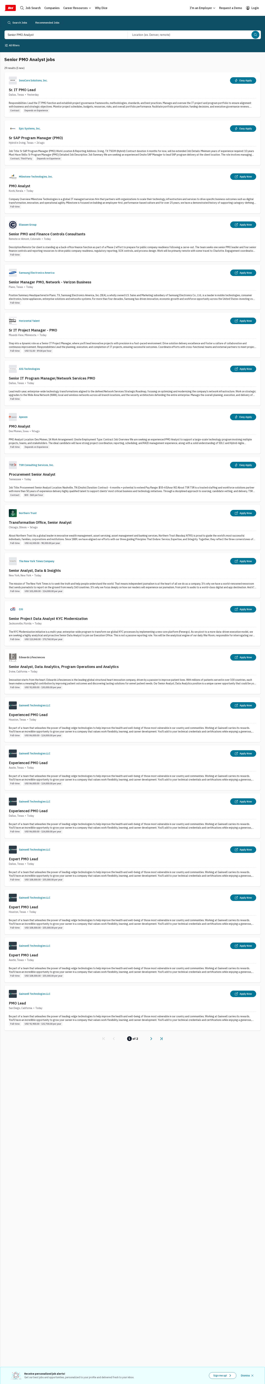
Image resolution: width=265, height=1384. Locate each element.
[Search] (255, 35)
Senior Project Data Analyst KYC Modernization (48, 618)
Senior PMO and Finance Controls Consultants (47, 234)
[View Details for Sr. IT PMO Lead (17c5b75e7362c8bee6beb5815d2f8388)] (132, 94)
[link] (103, 1038)
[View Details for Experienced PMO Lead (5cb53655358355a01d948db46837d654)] (132, 719)
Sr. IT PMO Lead (22, 89)
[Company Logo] (13, 80)
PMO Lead (17, 1003)
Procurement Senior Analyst (32, 474)
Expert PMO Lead (23, 858)
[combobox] (62, 34)
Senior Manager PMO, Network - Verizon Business (50, 282)
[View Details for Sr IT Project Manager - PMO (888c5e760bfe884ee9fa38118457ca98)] (132, 335)
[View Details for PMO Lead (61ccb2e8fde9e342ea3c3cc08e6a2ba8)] (132, 1008)
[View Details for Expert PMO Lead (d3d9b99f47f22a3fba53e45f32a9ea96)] (132, 959)
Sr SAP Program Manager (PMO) (36, 137)
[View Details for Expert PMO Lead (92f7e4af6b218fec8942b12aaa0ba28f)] (132, 911)
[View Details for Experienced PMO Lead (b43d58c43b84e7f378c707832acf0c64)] (132, 815)
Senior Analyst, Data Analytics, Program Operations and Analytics (64, 666)
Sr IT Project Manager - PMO (33, 330)
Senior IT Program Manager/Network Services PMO (52, 378)
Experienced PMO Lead (28, 714)
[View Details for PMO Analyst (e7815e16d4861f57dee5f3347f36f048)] (132, 431)
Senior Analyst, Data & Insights (35, 570)
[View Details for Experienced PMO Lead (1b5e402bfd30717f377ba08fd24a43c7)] (132, 767)
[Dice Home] (10, 8)
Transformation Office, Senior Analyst (40, 522)
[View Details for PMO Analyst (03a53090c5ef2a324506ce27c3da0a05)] (132, 190)
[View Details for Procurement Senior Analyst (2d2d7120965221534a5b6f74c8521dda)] (132, 479)
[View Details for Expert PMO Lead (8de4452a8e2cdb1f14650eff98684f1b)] (132, 863)
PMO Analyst (19, 185)
